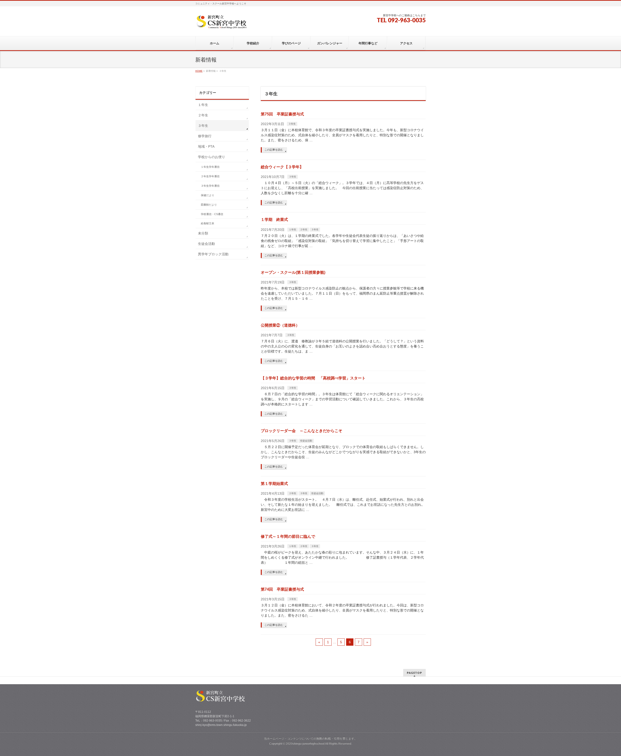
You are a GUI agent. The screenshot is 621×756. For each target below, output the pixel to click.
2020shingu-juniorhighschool (305, 743)
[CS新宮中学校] (222, 23)
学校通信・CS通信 (212, 214)
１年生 (292, 229)
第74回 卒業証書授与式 (282, 589)
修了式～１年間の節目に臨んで (288, 536)
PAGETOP (414, 672)
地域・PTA (206, 146)
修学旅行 (205, 136)
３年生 (292, 123)
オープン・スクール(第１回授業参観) (293, 272)
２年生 (303, 229)
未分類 (203, 233)
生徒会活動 (306, 440)
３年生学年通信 (210, 185)
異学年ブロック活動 (213, 254)
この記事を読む (273, 149)
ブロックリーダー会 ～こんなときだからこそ (301, 431)
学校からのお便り (211, 157)
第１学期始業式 (274, 484)
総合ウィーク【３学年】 (282, 167)
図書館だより (209, 204)
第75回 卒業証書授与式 (282, 114)
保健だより (207, 195)
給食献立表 (207, 223)
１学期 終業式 (274, 219)
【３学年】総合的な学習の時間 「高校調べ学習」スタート (313, 378)
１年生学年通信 (210, 166)
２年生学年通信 (210, 176)
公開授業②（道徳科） (280, 325)
